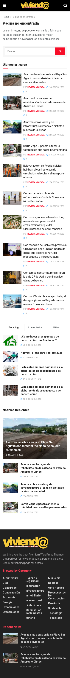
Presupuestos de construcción (57, 595)
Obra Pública (56, 587)
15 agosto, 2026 (56, 309)
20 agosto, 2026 (56, 182)
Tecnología (55, 613)
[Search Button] (65, 5)
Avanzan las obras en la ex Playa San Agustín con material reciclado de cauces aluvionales (45, 78)
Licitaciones (33, 605)
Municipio (54, 578)
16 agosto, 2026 (56, 285)
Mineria (30, 617)
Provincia (54, 603)
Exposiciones (11, 607)
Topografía (55, 617)
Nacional (53, 582)
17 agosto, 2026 (56, 262)
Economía (9, 597)
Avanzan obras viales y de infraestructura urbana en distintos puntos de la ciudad (43, 126)
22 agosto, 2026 (56, 135)
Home (6, 17)
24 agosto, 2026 (56, 87)
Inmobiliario (33, 595)
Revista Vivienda (36, 87)
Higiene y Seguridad (32, 579)
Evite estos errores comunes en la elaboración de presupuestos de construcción (42, 371)
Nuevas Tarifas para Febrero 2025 (41, 352)
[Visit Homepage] (35, 5)
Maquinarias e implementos (34, 612)
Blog (6, 582)
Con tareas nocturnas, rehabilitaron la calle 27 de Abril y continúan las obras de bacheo (44, 276)
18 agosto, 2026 (56, 234)
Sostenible (54, 608)
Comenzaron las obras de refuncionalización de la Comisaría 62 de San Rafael (43, 197)
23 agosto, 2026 (56, 111)
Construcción (11, 592)
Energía (7, 602)
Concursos (10, 587)
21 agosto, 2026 (56, 155)
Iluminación (33, 585)
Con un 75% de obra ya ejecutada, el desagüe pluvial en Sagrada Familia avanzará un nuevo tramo (44, 300)
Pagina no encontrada (23, 17)
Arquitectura (10, 578)
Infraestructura (35, 590)
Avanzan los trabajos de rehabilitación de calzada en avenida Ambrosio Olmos (44, 102)
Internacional (34, 600)
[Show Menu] (4, 5)
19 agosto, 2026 (56, 206)
